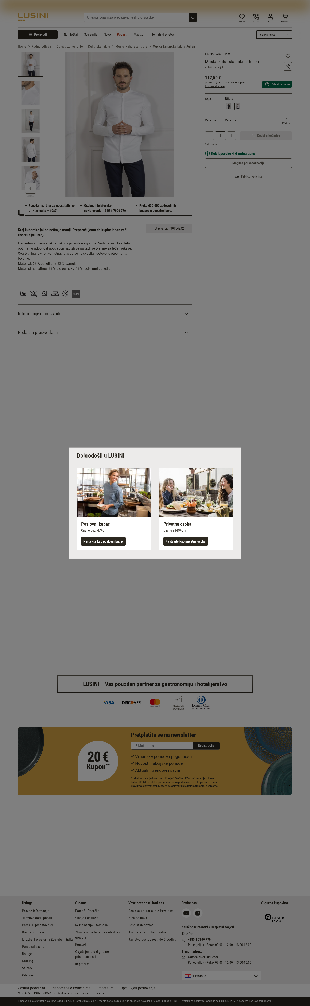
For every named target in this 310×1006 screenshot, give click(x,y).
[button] (114, 509)
